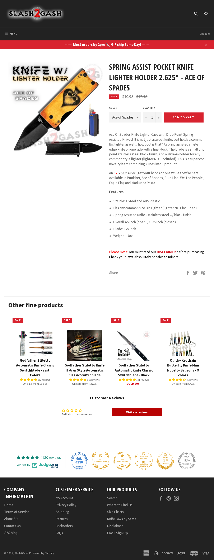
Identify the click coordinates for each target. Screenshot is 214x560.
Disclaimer (115, 526)
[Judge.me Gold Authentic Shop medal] (101, 461)
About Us (11, 518)
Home (8, 505)
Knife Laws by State (121, 519)
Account (205, 34)
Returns (62, 519)
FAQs (59, 533)
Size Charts (115, 512)
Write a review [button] (137, 412)
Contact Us (12, 526)
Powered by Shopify (41, 553)
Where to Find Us (119, 505)
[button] (29, 380)
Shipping (62, 512)
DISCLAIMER (166, 252)
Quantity (149, 107)
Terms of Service (16, 512)
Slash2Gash (21, 553)
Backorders (64, 526)
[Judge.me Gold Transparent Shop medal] (122, 461)
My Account (64, 498)
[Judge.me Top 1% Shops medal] (165, 461)
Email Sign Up (117, 533)
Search (112, 498)
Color (113, 107)
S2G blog (11, 532)
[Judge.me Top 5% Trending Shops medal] (187, 461)
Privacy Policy (66, 505)
